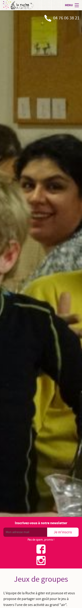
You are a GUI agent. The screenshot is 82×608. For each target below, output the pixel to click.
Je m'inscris (63, 532)
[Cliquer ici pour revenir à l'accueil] (18, 5)
